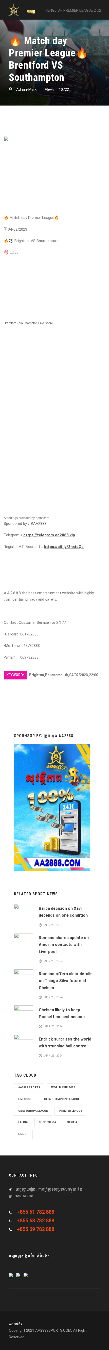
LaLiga (23, 1122)
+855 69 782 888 (35, 1229)
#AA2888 (38, 523)
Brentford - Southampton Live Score (28, 323)
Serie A (72, 1122)
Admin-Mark (26, 89)
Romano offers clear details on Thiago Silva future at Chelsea (66, 980)
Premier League (70, 1110)
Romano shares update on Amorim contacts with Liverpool (64, 944)
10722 (64, 89)
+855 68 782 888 (35, 1221)
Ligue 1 (23, 1134)
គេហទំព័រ (15, 1324)
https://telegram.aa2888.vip (49, 535)
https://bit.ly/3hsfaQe (64, 546)
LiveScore (25, 1099)
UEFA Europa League (33, 1110)
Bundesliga (47, 1122)
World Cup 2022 (63, 1087)
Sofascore (42, 518)
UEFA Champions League (62, 1099)
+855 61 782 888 (35, 1212)
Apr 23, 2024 (53, 925)
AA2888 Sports (29, 1087)
